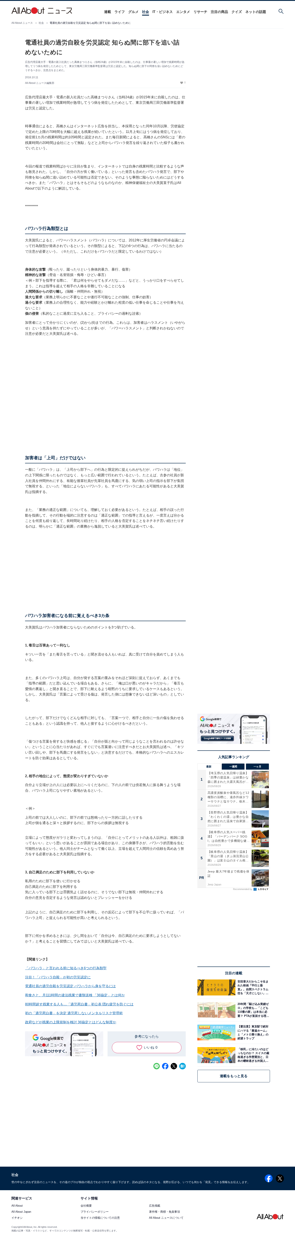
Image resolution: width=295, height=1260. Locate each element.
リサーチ (200, 12)
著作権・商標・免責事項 (164, 1212)
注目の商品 (219, 12)
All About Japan (21, 1212)
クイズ (237, 12)
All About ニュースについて (166, 1218)
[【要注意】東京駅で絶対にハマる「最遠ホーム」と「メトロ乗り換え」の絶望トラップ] (252, 1032)
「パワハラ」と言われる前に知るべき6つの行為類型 (65, 968)
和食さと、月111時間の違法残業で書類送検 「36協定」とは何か (75, 995)
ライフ (119, 12)
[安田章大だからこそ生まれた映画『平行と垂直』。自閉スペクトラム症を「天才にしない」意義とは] (252, 987)
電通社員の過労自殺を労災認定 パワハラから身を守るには (70, 986)
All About (17, 1205)
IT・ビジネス (162, 12)
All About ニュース (22, 22)
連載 (107, 12)
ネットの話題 (255, 12)
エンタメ (183, 12)
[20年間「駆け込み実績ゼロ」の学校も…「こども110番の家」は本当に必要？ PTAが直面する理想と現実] (252, 1010)
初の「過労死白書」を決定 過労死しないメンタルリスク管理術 (74, 1013)
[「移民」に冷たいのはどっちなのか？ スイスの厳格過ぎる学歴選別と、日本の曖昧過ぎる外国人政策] (252, 1055)
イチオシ (17, 1218)
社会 (145, 12)
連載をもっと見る (233, 1076)
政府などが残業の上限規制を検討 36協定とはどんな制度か (70, 1022)
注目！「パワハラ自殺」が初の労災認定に (58, 977)
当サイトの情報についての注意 (100, 1218)
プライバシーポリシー (95, 1212)
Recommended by (243, 889)
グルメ (133, 12)
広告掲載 (154, 1205)
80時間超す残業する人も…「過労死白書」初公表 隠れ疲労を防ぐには (79, 1004)
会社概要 (86, 1205)
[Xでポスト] (174, 1066)
